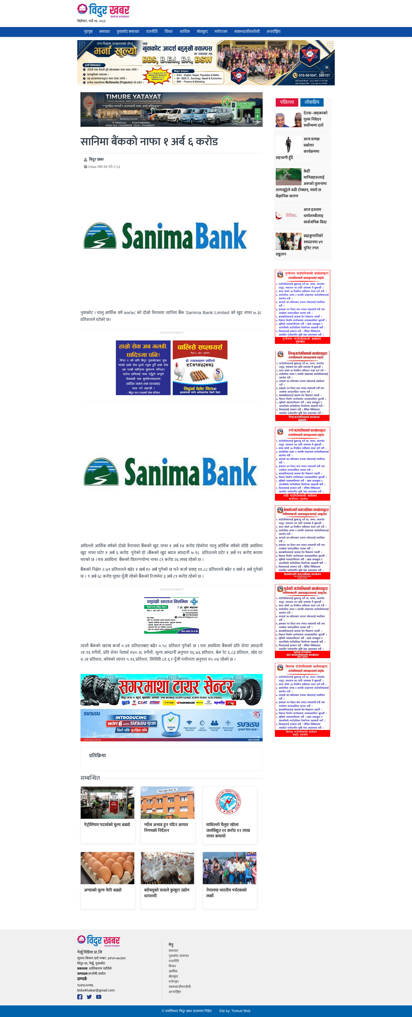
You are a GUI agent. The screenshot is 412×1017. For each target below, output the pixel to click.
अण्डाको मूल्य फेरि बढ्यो (102, 890)
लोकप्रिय (312, 102)
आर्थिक (185, 32)
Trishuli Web (240, 1011)
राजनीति (152, 32)
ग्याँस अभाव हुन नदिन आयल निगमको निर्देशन (166, 827)
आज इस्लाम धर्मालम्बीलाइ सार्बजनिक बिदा (315, 215)
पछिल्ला (287, 102)
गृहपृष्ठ (88, 32)
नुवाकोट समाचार (128, 32)
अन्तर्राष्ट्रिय (273, 32)
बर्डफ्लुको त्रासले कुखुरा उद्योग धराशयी (166, 893)
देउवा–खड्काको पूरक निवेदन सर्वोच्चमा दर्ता (315, 119)
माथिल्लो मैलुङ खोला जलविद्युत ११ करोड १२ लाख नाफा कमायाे (228, 830)
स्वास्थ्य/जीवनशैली (247, 32)
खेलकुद (202, 32)
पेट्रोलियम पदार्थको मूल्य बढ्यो (107, 824)
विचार (169, 32)
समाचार (104, 32)
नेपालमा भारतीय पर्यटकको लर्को (226, 893)
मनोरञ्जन (221, 32)
